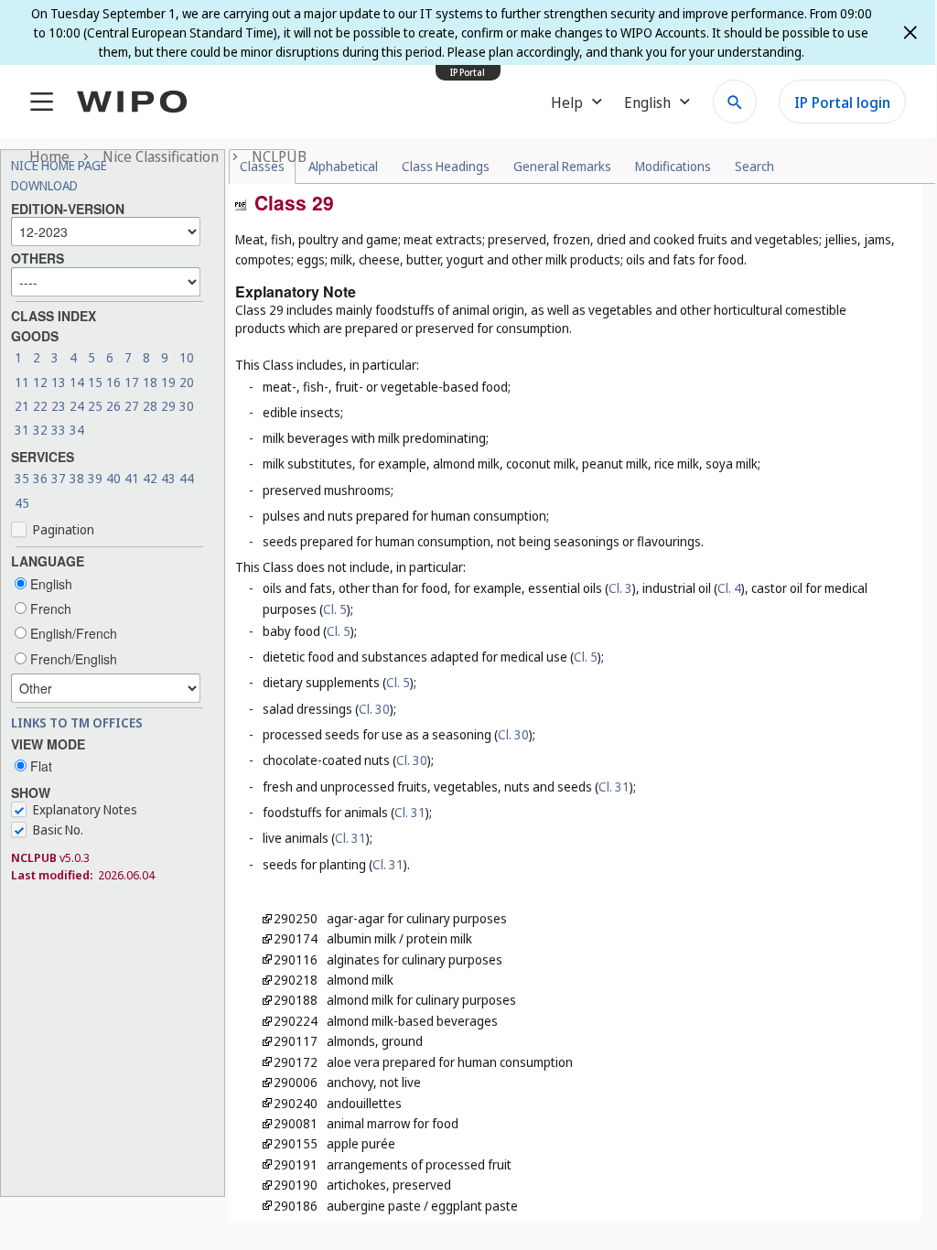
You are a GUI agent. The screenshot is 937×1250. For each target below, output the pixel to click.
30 (186, 406)
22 (40, 406)
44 (186, 478)
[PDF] (240, 203)
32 (40, 429)
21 (22, 406)
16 (113, 382)
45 (22, 503)
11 (22, 382)
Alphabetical (343, 166)
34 (77, 429)
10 (186, 357)
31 (22, 429)
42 (150, 478)
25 (95, 406)
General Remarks (562, 166)
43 (168, 478)
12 (40, 382)
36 (40, 478)
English (49, 584)
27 (131, 406)
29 (168, 406)
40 (113, 478)
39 (95, 478)
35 (22, 478)
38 (77, 478)
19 (168, 382)
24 (77, 406)
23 (58, 406)
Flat (39, 766)
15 (95, 382)
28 (150, 406)
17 (131, 382)
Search (754, 166)
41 (131, 478)
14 (77, 382)
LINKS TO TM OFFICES (77, 722)
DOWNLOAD (44, 185)
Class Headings (446, 166)
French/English (72, 659)
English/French (72, 633)
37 (58, 478)
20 (186, 382)
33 (58, 429)
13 (58, 382)
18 (150, 382)
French (49, 608)
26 (113, 406)
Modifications (673, 166)
